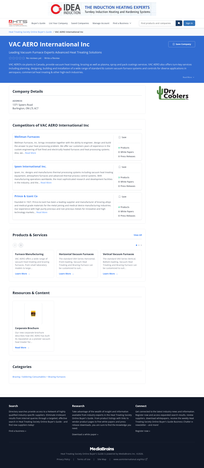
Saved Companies (80, 23)
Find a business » (17, 430)
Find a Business (121, 23)
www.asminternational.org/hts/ (129, 459)
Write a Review (52, 58)
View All (138, 235)
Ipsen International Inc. (30, 166)
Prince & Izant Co (25, 196)
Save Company (183, 44)
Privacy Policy (63, 459)
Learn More (21, 273)
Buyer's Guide (38, 23)
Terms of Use (83, 459)
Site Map (102, 459)
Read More (30, 152)
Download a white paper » (85, 434)
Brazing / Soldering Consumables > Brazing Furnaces (39, 376)
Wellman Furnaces (27, 136)
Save (124, 137)
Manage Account (101, 23)
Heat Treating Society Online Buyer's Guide (30, 31)
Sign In (189, 23)
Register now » (142, 430)
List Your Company (58, 23)
